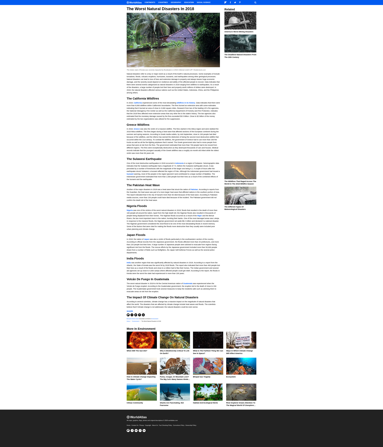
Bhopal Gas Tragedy (201, 377)
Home (128, 425)
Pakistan (194, 189)
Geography (176, 2)
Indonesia (179, 163)
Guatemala (187, 283)
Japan (146, 239)
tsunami (130, 174)
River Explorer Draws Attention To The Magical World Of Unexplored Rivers (240, 405)
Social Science (204, 2)
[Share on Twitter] (135, 314)
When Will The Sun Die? (137, 351)
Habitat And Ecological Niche (205, 403)
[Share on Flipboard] (128, 314)
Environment (154, 318)
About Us (155, 425)
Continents (150, 2)
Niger (199, 216)
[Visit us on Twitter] (136, 430)
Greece (137, 129)
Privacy (141, 425)
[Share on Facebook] (131, 314)
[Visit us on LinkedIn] (144, 430)
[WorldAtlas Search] (255, 2)
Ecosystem (231, 377)
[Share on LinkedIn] (143, 314)
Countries (163, 2)
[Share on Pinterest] (139, 314)
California (138, 103)
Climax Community (135, 403)
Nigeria (130, 210)
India (129, 263)
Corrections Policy (178, 425)
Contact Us (134, 425)
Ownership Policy (190, 425)
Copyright (148, 425)
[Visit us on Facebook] (132, 430)
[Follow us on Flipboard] (128, 430)
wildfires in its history (186, 103)
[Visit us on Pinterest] (140, 430)
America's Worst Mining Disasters (238, 32)
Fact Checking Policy (165, 425)
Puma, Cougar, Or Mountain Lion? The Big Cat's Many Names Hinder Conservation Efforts (174, 379)
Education (189, 2)
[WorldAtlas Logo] (135, 2)
